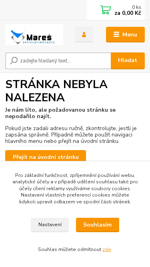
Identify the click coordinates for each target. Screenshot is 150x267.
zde (106, 249)
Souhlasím (97, 225)
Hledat (127, 60)
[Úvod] (34, 34)
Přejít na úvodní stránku (46, 157)
